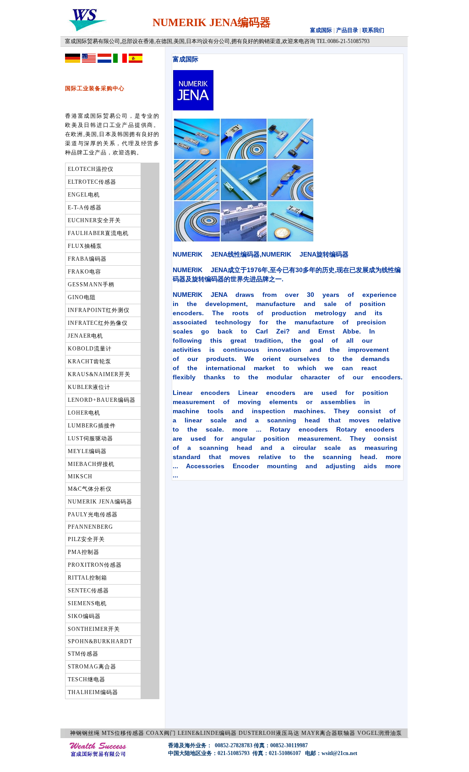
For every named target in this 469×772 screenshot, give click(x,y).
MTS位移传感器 (123, 733)
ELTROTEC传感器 (92, 182)
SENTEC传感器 (88, 590)
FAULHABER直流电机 (98, 233)
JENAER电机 (85, 336)
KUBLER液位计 (89, 387)
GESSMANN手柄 (91, 284)
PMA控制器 (83, 552)
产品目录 (346, 30)
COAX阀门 (161, 733)
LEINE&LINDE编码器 (207, 733)
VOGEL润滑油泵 (379, 733)
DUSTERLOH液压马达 (269, 733)
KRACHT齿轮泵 (89, 361)
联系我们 (373, 30)
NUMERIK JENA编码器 (100, 501)
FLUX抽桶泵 (85, 246)
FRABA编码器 (87, 259)
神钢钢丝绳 (85, 733)
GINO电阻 (82, 297)
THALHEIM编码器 (93, 692)
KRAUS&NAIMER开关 (99, 374)
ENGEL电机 (84, 195)
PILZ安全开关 (86, 539)
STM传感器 (83, 654)
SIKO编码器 (84, 616)
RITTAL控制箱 (87, 578)
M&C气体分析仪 (90, 489)
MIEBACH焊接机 (91, 464)
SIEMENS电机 (87, 603)
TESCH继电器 (86, 679)
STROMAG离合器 (92, 666)
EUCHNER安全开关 (94, 220)
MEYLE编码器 (87, 451)
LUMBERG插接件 (92, 425)
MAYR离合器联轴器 (328, 733)
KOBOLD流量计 (90, 348)
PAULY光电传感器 (93, 514)
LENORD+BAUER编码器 (102, 400)
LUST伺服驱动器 (90, 438)
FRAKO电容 (84, 271)
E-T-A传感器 (85, 207)
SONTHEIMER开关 (94, 629)
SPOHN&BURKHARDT (100, 641)
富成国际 (321, 30)
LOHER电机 (84, 413)
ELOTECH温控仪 (91, 169)
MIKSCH (80, 476)
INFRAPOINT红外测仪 (99, 310)
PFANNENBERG (90, 527)
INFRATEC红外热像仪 (98, 323)
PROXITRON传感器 (95, 565)
